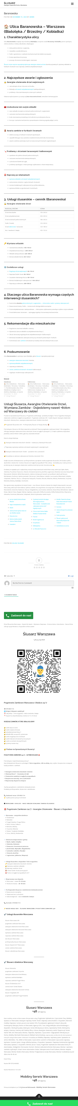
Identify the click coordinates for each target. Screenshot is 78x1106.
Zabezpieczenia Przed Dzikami (50, 1049)
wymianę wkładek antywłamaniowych (20, 363)
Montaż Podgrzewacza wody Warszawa (42, 1052)
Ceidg (20, 1087)
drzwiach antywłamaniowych (25, 89)
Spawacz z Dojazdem (18, 1045)
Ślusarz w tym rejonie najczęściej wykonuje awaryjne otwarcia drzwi (25, 64)
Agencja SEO (37, 1025)
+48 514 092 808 (39, 640)
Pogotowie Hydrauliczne (46, 1018)
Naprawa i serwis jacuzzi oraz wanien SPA (23, 1023)
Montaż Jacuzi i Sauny (33, 1045)
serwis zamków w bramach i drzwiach (20, 369)
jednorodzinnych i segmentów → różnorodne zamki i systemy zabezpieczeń (45, 303)
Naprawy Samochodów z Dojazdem (53, 1021)
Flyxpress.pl (61, 1030)
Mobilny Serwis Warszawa (45, 1087)
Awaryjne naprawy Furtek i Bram (30, 1021)
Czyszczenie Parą (60, 1018)
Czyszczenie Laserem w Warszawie (43, 1040)
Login (72, 576)
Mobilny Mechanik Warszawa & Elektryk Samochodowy (27, 1035)
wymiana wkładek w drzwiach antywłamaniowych (24, 179)
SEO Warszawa (17, 1033)
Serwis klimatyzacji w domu (39, 1028)
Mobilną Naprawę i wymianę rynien (49, 1037)
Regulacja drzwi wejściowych (18, 271)
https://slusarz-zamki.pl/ (15, 711)
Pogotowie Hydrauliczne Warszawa (52, 1045)
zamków (23, 341)
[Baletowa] (63, 389)
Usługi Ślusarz (18, 543)
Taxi (43, 1025)
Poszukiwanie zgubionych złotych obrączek (52, 1023)
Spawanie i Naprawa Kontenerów (56, 1042)
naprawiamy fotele (55, 1028)
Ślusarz (9, 3)
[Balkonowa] (39, 389)
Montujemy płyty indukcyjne (20, 1028)
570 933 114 (42, 1012)
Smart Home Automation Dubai (28, 1049)
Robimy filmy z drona (31, 1030)
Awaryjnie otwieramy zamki (48, 1030)
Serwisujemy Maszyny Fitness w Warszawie (18, 1025)
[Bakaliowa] (16, 389)
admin (32, 17)
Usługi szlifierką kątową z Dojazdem (33, 1042)
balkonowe (12, 227)
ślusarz (38, 356)
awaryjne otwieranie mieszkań (18, 360)
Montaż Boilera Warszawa (20, 1052)
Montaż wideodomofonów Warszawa (47, 1047)
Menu (72, 4)
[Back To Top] (39, 1096)
